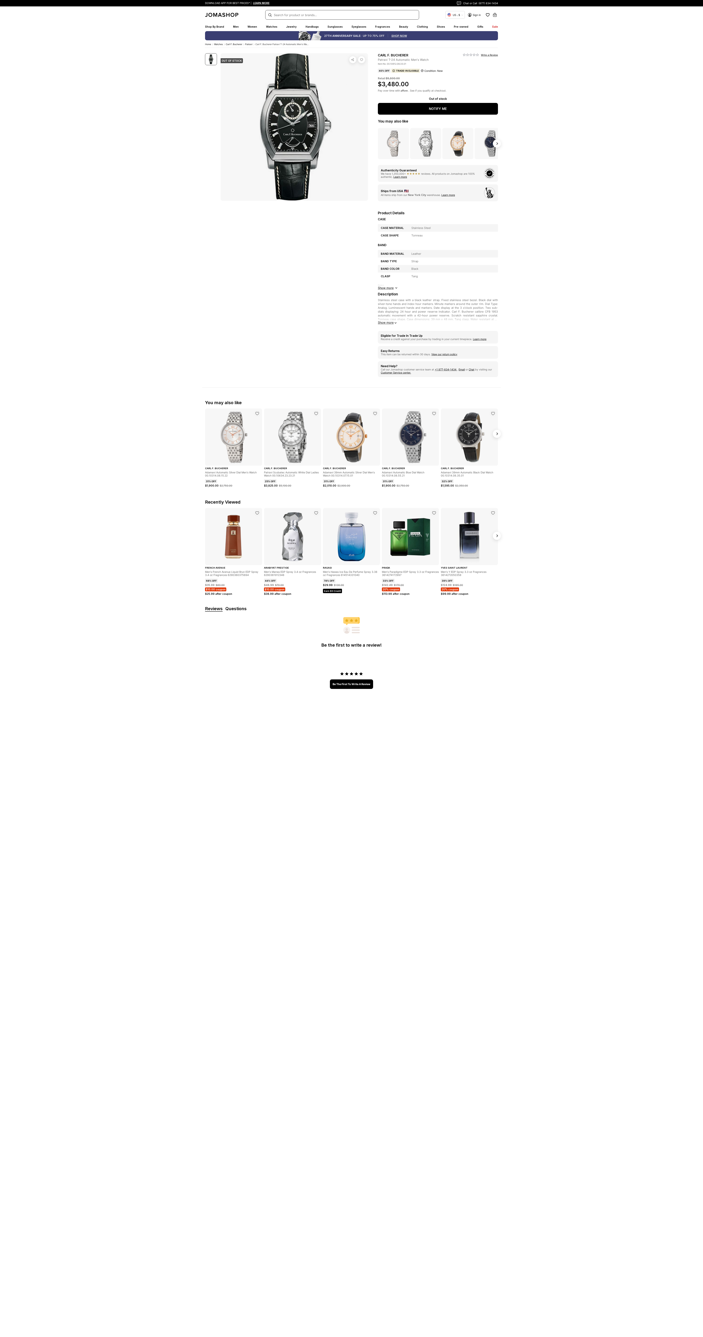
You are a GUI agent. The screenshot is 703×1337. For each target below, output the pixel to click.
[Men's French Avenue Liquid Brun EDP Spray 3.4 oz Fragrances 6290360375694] (257, 512)
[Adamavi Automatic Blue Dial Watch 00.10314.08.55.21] (434, 413)
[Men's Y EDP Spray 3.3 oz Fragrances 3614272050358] (493, 512)
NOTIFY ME (438, 109)
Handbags (312, 26)
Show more (386, 322)
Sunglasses (335, 26)
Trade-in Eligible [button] (407, 70)
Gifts (480, 26)
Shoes (441, 26)
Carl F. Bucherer (234, 44)
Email (462, 369)
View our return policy (444, 354)
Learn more (400, 176)
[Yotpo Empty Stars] (471, 55)
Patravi (248, 44)
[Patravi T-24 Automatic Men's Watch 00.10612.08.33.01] (361, 59)
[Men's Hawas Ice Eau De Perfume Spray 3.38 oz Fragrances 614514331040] (375, 512)
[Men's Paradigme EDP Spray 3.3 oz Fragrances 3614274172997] (434, 512)
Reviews (214, 608)
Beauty (403, 26)
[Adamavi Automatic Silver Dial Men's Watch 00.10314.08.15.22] (257, 413)
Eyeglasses (359, 26)
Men (236, 26)
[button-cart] (495, 15)
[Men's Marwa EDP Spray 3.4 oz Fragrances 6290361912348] (316, 512)
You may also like (393, 121)
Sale (495, 26)
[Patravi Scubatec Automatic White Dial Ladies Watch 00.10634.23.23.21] (316, 413)
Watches (271, 26)
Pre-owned (461, 26)
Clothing (422, 26)
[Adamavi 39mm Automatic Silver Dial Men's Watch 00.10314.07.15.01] (375, 413)
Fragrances (382, 26)
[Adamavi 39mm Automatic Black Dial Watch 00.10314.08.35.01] (493, 413)
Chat (471, 369)
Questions (236, 608)
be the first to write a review (351, 684)
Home (208, 44)
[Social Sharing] (352, 59)
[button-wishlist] (488, 15)
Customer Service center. (396, 372)
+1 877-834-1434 (446, 369)
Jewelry (291, 26)
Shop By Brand (214, 26)
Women (252, 26)
